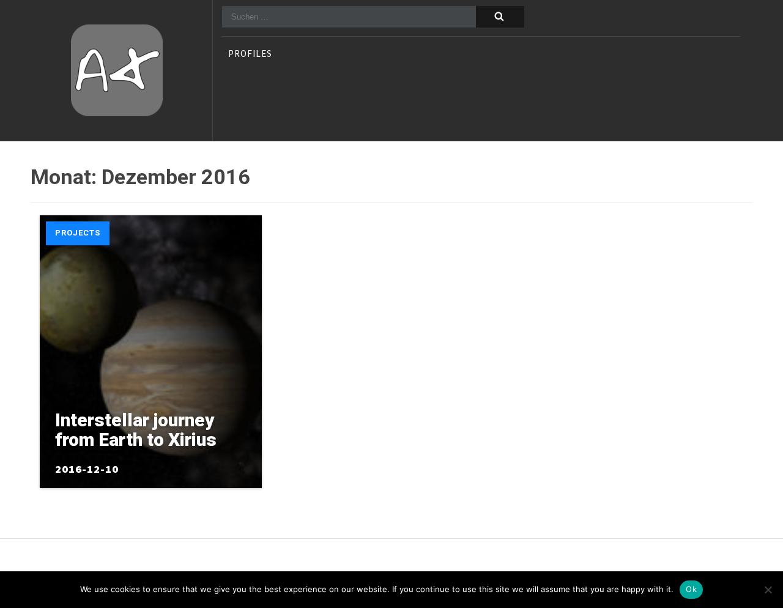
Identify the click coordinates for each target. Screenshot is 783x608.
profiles (250, 54)
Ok (691, 589)
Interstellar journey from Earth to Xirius (136, 429)
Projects (77, 232)
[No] (768, 590)
